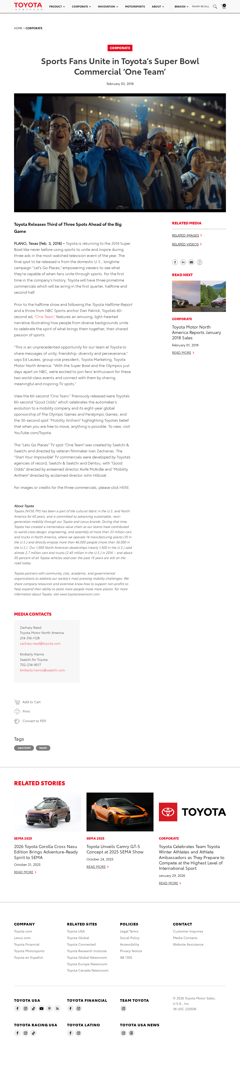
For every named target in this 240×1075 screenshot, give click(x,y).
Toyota (43, 747)
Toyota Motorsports (29, 950)
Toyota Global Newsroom (87, 957)
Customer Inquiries (188, 931)
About (156, 6)
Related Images (185, 235)
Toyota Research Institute (87, 950)
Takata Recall (200, 6)
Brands (180, 6)
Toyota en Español (28, 957)
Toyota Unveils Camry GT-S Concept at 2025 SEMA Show (114, 848)
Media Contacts (185, 937)
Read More (181, 352)
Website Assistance (188, 944)
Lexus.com (22, 937)
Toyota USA (76, 931)
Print (26, 711)
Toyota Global (78, 937)
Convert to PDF (34, 720)
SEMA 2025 (23, 838)
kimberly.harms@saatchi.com (42, 670)
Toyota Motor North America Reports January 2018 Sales (196, 332)
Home (18, 28)
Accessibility (129, 944)
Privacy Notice (131, 950)
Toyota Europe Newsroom (87, 964)
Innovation (106, 6)
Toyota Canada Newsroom (88, 970)
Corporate (80, 6)
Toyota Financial (26, 944)
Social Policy (129, 937)
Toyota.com (23, 931)
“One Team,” (44, 316)
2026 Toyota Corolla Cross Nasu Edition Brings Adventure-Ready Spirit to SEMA (46, 851)
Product (55, 6)
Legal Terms (129, 931)
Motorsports (135, 6)
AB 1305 (126, 957)
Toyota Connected (81, 944)
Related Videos (185, 244)
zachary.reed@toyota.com (40, 643)
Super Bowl (24, 747)
